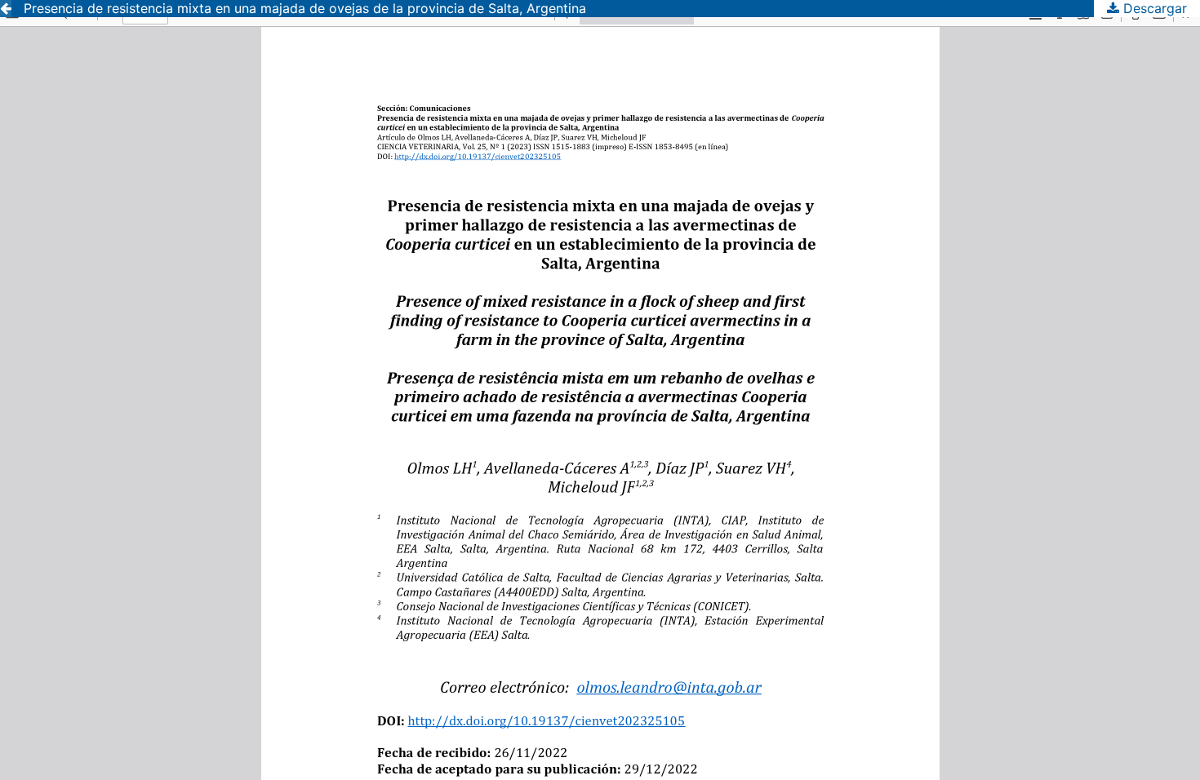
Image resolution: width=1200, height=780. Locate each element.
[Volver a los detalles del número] (5, 8)
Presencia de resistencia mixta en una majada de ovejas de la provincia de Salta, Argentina (305, 8)
